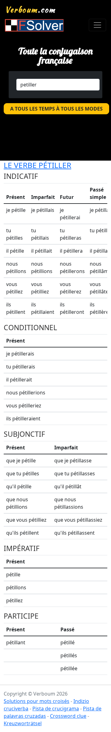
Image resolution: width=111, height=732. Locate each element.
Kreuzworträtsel (23, 723)
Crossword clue (68, 716)
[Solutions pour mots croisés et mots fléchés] (34, 25)
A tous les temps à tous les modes (56, 108)
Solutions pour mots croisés (36, 701)
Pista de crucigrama (55, 708)
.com (30, 9)
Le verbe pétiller (37, 165)
